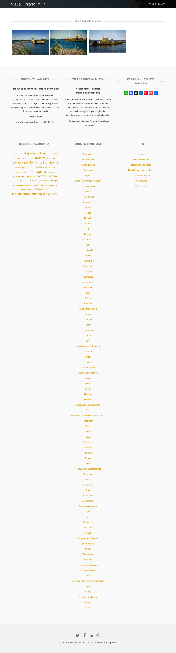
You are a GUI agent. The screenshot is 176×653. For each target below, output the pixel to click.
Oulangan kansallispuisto (88, 405)
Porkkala (88, 431)
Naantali (88, 394)
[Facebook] (84, 635)
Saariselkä (88, 495)
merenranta (32, 176)
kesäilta (40, 167)
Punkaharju (88, 442)
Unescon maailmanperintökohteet (88, 581)
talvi (49, 194)
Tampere (88, 559)
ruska (54, 185)
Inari (88, 245)
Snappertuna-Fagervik (88, 538)
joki (26, 162)
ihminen (24, 158)
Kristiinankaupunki (88, 309)
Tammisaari (88, 554)
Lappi (88, 335)
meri (43, 176)
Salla (88, 511)
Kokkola (88, 287)
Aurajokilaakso (88, 165)
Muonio (88, 389)
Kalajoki (88, 261)
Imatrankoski (88, 239)
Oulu (20, 180)
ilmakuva (40, 158)
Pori (88, 426)
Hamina (88, 207)
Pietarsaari (88, 421)
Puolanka (88, 447)
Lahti (88, 325)
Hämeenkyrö (88, 197)
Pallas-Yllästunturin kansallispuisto (88, 415)
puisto (52, 181)
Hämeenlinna (88, 202)
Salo (88, 517)
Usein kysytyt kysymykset (141, 170)
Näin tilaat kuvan (141, 159)
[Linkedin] (91, 635)
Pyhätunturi (88, 453)
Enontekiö (88, 170)
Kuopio (88, 314)
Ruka (88, 490)
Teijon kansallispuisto (88, 565)
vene (35, 198)
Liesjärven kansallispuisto (88, 346)
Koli (88, 293)
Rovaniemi (88, 485)
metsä (52, 176)
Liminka (88, 351)
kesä (31, 167)
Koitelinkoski (88, 282)
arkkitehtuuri (15, 154)
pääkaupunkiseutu (32, 185)
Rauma (88, 463)
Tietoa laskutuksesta (141, 165)
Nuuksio (88, 399)
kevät (47, 167)
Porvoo (88, 437)
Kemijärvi (88, 271)
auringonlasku (29, 153)
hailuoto (49, 154)
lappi (30, 172)
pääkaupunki (18, 185)
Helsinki (56, 154)
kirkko (52, 167)
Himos (88, 223)
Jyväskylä (88, 250)
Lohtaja (88, 357)
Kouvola (88, 303)
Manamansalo (88, 367)
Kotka (88, 298)
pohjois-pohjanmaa (39, 180)
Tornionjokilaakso (88, 570)
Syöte (88, 549)
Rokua (88, 479)
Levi (88, 341)
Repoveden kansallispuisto (88, 469)
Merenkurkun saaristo (88, 373)
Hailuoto (88, 191)
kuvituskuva (21, 172)
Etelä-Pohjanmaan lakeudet (88, 180)
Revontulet (88, 474)
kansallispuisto (21, 167)
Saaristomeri (88, 501)
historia (17, 158)
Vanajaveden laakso (88, 597)
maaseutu (50, 172)
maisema (18, 176)
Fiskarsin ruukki (88, 186)
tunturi (55, 194)
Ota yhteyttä (141, 180)
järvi (31, 162)
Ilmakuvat (88, 234)
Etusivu (141, 154)
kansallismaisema (46, 162)
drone (42, 153)
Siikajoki (88, 533)
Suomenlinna (88, 543)
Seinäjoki (88, 527)
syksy (43, 194)
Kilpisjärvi (88, 277)
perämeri (26, 181)
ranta (43, 185)
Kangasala (88, 266)
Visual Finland (23, 4)
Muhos (88, 383)
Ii (88, 229)
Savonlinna (88, 522)
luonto (40, 171)
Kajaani (88, 255)
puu (56, 181)
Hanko (88, 213)
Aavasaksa (88, 154)
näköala (14, 181)
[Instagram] (98, 635)
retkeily (48, 185)
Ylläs (88, 607)
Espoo (88, 175)
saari (23, 189)
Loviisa (88, 362)
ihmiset (30, 158)
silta (35, 190)
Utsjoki (88, 586)
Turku (88, 575)
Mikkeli (88, 378)
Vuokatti (88, 602)
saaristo (29, 189)
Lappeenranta (88, 330)
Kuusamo (88, 319)
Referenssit (141, 186)
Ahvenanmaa (88, 159)
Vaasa (88, 591)
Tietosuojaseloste (141, 175)
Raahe (88, 458)
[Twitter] (77, 635)
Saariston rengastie (88, 506)
